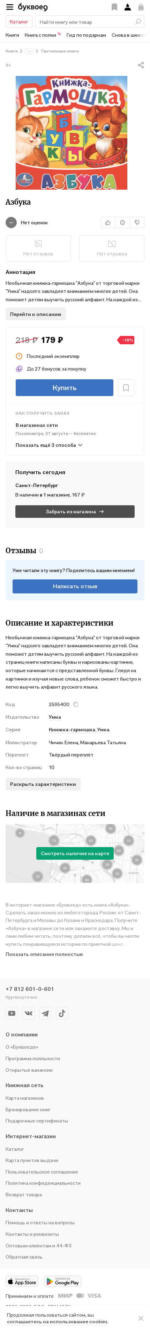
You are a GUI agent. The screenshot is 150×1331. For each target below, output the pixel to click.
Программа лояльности (33, 1058)
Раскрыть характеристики (43, 784)
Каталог (19, 21)
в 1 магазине (55, 495)
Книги (12, 35)
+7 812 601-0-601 (30, 988)
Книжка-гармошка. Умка (79, 729)
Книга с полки (43, 34)
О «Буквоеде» (22, 1047)
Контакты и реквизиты (32, 1234)
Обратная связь (24, 1257)
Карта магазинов (25, 1098)
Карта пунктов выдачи (32, 1160)
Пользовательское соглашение (42, 1172)
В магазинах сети (37, 425)
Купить (64, 387)
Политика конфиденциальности (43, 1183)
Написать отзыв (75, 586)
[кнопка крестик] (75, 704)
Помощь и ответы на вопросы (40, 1222)
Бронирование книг (28, 1109)
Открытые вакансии (29, 1070)
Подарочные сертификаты (37, 1121)
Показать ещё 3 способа (46, 445)
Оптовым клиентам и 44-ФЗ (39, 1245)
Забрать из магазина (71, 511)
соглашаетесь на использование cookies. (57, 1321)
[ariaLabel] (140, 1318)
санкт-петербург (36, 485)
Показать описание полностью (44, 954)
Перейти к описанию (35, 314)
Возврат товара (24, 1194)
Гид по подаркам (86, 35)
